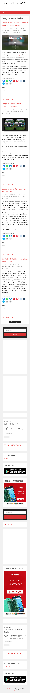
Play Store (4, 207)
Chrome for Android (12, 30)
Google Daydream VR (12, 196)
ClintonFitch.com (15, 2)
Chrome (4, 30)
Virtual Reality (5, 32)
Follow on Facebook (12, 445)
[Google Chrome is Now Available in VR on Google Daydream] (15, 42)
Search (15, 334)
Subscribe (7, 437)
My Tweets (7, 458)
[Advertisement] (15, 7)
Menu (2, 12)
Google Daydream (22, 30)
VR (24, 111)
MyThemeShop (17, 691)
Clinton (5, 28)
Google (4, 196)
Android (22, 28)
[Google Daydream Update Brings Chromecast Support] (15, 124)
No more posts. (15, 322)
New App (4, 266)
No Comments (16, 32)
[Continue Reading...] (7, 99)
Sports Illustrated (11, 266)
